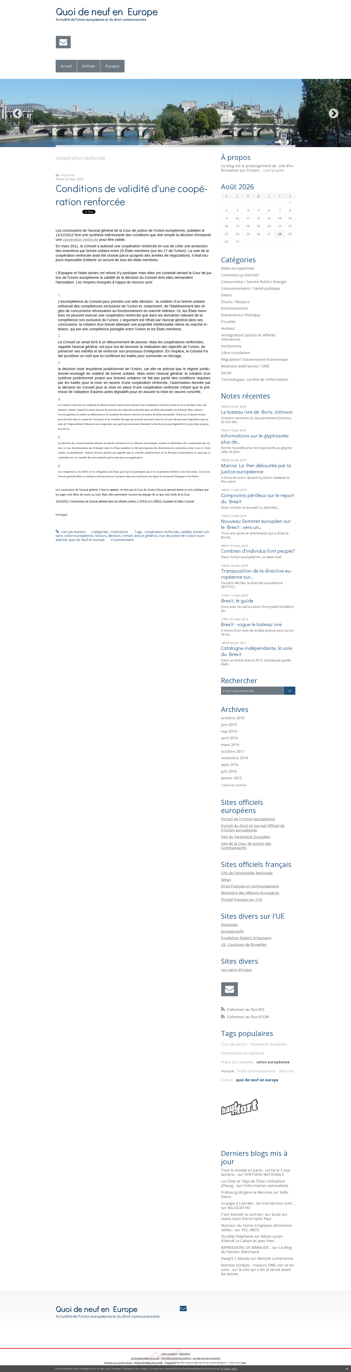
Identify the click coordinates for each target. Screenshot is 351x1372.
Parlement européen (268, 1044)
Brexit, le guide (237, 600)
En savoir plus (229, 1368)
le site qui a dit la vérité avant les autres (256, 1271)
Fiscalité (228, 321)
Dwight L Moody (235, 1258)
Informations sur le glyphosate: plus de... (255, 438)
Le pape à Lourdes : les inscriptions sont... (257, 1203)
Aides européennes (237, 268)
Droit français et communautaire (250, 886)
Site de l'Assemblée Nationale (247, 872)
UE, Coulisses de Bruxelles (243, 944)
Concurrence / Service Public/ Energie (253, 281)
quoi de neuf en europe (87, 539)
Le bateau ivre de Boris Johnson (257, 411)
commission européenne (242, 1053)
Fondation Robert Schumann (246, 937)
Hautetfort (184, 1353)
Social (226, 372)
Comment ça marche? (240, 274)
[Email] (63, 42)
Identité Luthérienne (275, 1258)
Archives (88, 66)
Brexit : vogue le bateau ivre (251, 624)
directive (286, 1070)
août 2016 (229, 764)
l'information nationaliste (265, 1185)
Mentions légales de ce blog (148, 1362)
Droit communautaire (256, 1070)
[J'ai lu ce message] (347, 1368)
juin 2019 (229, 725)
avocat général (145, 535)
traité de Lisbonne (237, 1062)
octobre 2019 (232, 718)
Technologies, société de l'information (254, 379)
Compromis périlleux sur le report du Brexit (257, 498)
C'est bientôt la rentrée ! (242, 1214)
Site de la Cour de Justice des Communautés (246, 845)
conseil (127, 535)
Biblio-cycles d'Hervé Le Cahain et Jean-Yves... (252, 1238)
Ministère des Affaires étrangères (250, 892)
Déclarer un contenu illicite (118, 1362)
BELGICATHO (239, 1207)
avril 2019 (229, 738)
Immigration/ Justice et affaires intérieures (248, 337)
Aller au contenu (14, 3)
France (227, 1079)
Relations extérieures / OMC (245, 366)
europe (227, 1070)
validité (186, 532)
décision (114, 535)
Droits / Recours (235, 301)
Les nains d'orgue (236, 969)
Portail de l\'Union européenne (248, 818)
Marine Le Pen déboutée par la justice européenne (256, 468)
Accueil (66, 66)
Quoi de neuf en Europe (107, 11)
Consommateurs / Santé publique (250, 288)
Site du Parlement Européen (245, 836)
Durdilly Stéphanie (237, 1236)
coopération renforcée (80, 240)
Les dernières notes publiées (176, 1358)
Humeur (228, 328)
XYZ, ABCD (250, 1229)
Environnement (234, 308)
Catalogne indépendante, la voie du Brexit (256, 651)
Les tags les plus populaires (206, 1358)
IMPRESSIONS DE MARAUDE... (246, 1247)
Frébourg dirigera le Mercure (246, 1192)
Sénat (226, 879)
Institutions (119, 532)
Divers (226, 295)
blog (243, 1362)
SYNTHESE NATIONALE (264, 1174)
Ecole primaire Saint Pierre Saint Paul (254, 1216)
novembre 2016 (234, 758)
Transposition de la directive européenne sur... (256, 573)
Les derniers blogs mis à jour (145, 1358)
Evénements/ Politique (240, 314)
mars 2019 (230, 745)
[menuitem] (66, 66)
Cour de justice (234, 1044)
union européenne (78, 535)
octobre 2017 (232, 751)
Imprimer (67, 175)
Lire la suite (273, 170)
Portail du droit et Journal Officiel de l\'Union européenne (253, 827)
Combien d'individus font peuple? (258, 550)
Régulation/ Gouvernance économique (254, 359)
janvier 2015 (231, 778)
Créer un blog (168, 1353)
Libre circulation (235, 352)
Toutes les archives (233, 785)
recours (100, 535)
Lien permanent (73, 532)
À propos (112, 66)
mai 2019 (229, 731)
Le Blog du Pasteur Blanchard (256, 1249)
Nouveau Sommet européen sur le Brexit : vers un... (256, 524)
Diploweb (229, 924)
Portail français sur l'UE (241, 899)
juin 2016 (229, 771)
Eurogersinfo (232, 931)
